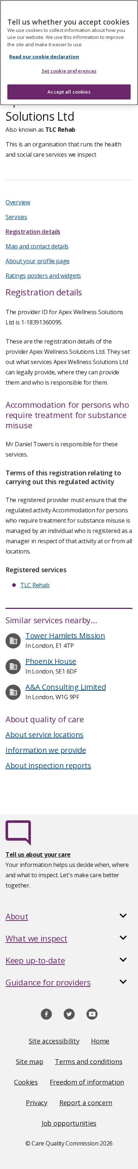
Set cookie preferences (69, 71)
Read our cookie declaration (44, 56)
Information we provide (46, 750)
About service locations (45, 735)
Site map (29, 1061)
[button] (69, 916)
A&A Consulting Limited (65, 687)
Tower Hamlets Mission (65, 635)
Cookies (26, 1082)
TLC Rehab (34, 585)
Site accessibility (54, 1041)
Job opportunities (69, 1123)
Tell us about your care (38, 854)
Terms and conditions (88, 1061)
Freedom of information (87, 1082)
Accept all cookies (68, 91)
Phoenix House (50, 661)
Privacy (36, 1102)
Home (100, 1041)
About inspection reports (48, 765)
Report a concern (85, 1102)
